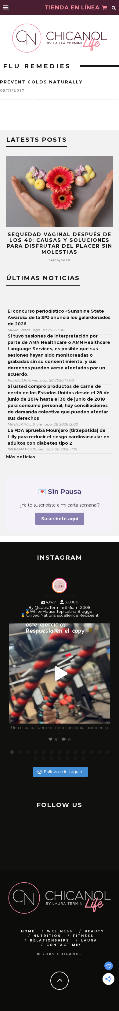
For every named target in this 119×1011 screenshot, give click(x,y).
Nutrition (47, 936)
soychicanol (58, 629)
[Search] (114, 7)
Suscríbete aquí (59, 518)
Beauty (94, 931)
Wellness (60, 931)
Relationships (49, 940)
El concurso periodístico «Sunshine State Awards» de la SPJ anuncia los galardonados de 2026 (59, 317)
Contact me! (63, 945)
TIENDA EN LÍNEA (73, 7)
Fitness (83, 936)
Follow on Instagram (64, 771)
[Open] (59, 673)
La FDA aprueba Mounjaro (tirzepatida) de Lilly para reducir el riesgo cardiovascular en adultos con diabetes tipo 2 (59, 437)
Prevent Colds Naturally (41, 82)
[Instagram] (102, 716)
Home (28, 931)
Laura (89, 940)
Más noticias (20, 457)
